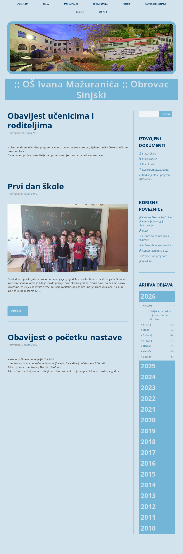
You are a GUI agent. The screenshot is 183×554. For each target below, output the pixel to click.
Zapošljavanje (71, 4)
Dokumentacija (100, 4)
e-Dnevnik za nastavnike (156, 245)
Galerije (80, 12)
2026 (148, 296)
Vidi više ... (17, 311)
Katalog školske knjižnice (156, 217)
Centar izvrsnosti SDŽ (154, 250)
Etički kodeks (149, 159)
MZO (144, 230)
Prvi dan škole (36, 186)
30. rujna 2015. (30, 133)
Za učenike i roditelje (155, 4)
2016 (148, 463)
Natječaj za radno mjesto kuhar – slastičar (160, 315)
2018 (148, 441)
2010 (148, 528)
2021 (148, 409)
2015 (148, 474)
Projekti (126, 4)
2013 (148, 495)
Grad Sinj (147, 261)
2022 (148, 398)
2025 (148, 366)
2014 (148, 485)
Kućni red (147, 164)
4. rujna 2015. (29, 345)
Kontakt (103, 12)
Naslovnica (22, 4)
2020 (148, 420)
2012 (148, 506)
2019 (148, 430)
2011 (148, 517)
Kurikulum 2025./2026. (155, 169)
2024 (148, 376)
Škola (46, 4)
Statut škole (148, 153)
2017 (148, 452)
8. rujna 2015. (29, 194)
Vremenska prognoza (154, 256)
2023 (148, 387)
